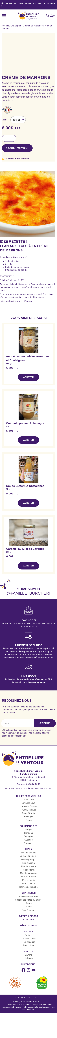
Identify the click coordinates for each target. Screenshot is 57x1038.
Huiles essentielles (28, 796)
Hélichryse (28, 817)
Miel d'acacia (28, 863)
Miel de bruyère (28, 866)
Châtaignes (15, 26)
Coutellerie (28, 919)
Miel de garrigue (28, 859)
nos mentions (35, 733)
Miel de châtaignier (29, 856)
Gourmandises (28, 826)
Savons (28, 955)
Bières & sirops (28, 916)
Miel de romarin (28, 877)
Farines (28, 907)
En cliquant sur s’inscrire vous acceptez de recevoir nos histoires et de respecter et (27, 733)
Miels (28, 849)
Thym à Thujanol (28, 810)
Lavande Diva (28, 803)
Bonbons (28, 833)
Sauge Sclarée (28, 813)
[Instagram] (28, 970)
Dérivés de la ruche (28, 887)
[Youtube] (34, 970)
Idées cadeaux (29, 926)
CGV (17, 998)
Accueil (5, 26)
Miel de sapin (28, 880)
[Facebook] (23, 970)
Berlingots (28, 836)
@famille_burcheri (28, 593)
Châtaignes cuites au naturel (28, 900)
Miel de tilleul (28, 883)
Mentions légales (30, 998)
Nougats (28, 829)
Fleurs (29, 820)
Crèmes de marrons (32, 26)
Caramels (28, 843)
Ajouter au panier (17, 148)
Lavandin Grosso (29, 806)
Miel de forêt (28, 870)
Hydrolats (28, 958)
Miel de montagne (28, 873)
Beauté (28, 951)
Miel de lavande (28, 853)
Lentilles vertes (28, 938)
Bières (28, 903)
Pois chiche (28, 945)
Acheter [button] (28, 377)
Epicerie (28, 932)
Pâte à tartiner (28, 910)
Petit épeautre (28, 942)
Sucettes (28, 840)
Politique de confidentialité (28, 1001)
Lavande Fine (28, 799)
